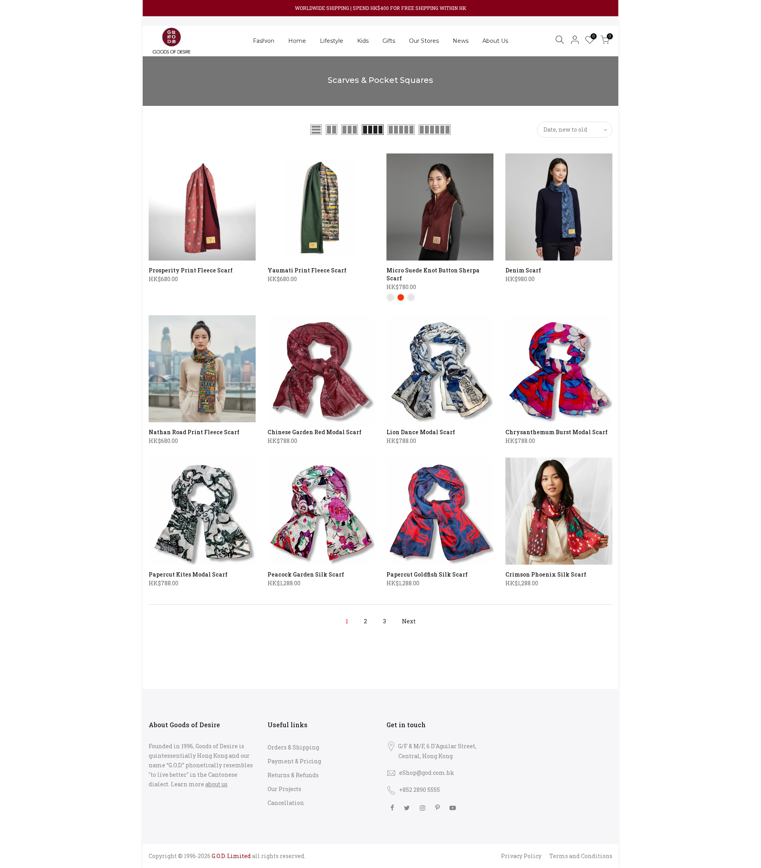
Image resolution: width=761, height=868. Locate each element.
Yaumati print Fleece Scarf (307, 270)
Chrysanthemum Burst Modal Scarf (556, 432)
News (460, 40)
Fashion (263, 40)
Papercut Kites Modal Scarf (188, 574)
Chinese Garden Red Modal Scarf (314, 432)
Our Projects (284, 789)
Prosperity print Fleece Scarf (191, 270)
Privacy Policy (521, 856)
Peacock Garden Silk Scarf (306, 574)
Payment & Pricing (294, 761)
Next (409, 621)
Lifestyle (331, 40)
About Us (495, 40)
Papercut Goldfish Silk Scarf (427, 574)
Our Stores (424, 40)
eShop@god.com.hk (426, 772)
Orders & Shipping (293, 747)
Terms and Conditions (580, 856)
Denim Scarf (523, 270)
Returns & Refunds (293, 775)
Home (297, 40)
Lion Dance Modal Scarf (420, 432)
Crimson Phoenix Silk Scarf (545, 574)
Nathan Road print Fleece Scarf (194, 432)
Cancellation (286, 803)
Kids (363, 40)
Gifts (388, 40)
